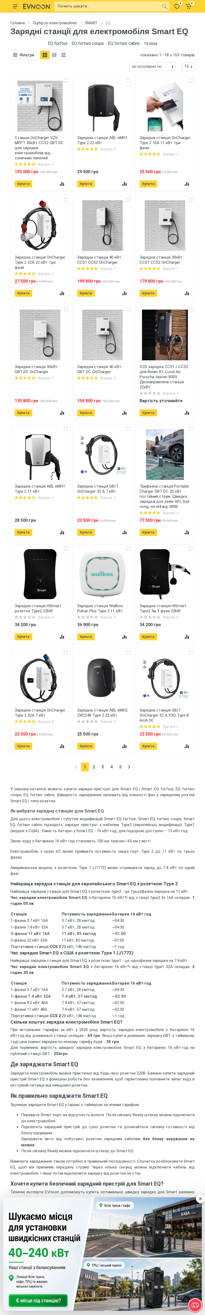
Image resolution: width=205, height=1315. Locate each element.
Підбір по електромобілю (55, 23)
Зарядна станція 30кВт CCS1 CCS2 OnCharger (161, 260)
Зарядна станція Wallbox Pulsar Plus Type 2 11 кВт (100, 608)
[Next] (129, 767)
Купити (23, 184)
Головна (17, 23)
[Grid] (45, 55)
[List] (63, 55)
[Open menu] (15, 6)
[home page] (36, 6)
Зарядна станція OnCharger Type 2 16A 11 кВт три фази (165, 142)
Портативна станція (36, 946)
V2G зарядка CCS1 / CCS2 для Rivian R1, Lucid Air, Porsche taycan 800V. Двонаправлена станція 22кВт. (164, 376)
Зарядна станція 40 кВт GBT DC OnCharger (99, 369)
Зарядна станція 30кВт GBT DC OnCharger (36, 369)
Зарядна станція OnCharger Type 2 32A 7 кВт (40, 713)
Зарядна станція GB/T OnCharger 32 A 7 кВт (98, 489)
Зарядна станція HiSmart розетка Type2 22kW (38, 608)
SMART (91, 23)
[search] (164, 6)
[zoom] (66, 80)
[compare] (61, 183)
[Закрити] (200, 1198)
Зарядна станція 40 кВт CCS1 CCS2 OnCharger (99, 260)
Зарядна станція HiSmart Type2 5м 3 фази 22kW (163, 608)
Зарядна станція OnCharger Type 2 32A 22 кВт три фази (40, 262)
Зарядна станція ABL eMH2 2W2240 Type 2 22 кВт (102, 713)
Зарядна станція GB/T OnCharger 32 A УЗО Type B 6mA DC (164, 715)
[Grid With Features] (54, 55)
